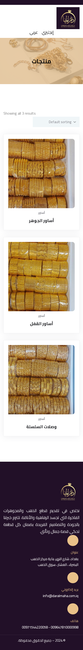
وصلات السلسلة (41, 426)
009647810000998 (64, 627)
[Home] (68, 18)
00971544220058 (35, 627)
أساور (41, 212)
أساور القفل (41, 323)
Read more (43, 199)
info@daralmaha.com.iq (60, 595)
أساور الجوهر (41, 220)
